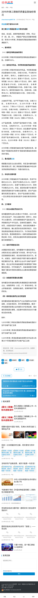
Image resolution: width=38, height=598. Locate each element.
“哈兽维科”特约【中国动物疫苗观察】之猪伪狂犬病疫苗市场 (18, 491)
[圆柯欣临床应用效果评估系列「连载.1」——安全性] (19, 534)
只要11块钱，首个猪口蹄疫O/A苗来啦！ (24, 546)
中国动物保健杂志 (16, 503)
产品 (33, 19)
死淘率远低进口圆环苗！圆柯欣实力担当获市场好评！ (19, 509)
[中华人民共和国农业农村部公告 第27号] (7, 481)
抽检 (17, 29)
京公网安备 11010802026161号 (12, 590)
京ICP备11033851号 (7, 587)
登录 (4, 571)
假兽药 (14, 360)
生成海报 (7, 376)
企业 (12, 159)
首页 (3, 7)
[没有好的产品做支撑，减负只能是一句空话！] (19, 469)
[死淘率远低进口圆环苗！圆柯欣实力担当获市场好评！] (19, 516)
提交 (19, 574)
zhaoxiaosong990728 (8, 19)
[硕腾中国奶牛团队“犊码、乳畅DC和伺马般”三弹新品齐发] (19, 434)
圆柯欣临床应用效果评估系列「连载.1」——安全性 (18, 527)
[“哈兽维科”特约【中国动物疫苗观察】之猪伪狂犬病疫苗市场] (19, 497)
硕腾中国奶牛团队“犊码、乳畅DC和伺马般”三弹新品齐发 (19, 428)
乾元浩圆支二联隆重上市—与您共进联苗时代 (25, 407)
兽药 (8, 29)
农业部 (4, 24)
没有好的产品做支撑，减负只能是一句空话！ (19, 463)
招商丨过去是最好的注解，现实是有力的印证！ (18, 446)
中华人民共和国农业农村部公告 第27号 (25, 480)
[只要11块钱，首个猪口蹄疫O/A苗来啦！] (7, 547)
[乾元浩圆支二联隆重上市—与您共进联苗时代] (7, 408)
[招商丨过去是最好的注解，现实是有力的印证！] (19, 453)
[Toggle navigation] (35, 2)
